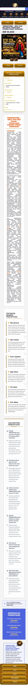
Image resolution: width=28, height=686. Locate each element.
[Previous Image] (2, 46)
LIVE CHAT (15, 681)
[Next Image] (25, 46)
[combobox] (12, 8)
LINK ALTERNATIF (15, 677)
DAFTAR (20, 22)
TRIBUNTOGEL (11, 130)
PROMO (15, 665)
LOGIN (7, 22)
